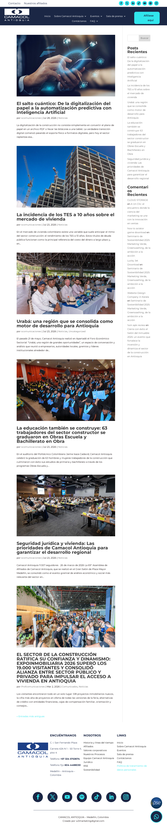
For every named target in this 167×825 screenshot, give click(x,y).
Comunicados (70, 686)
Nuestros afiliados (35, 3)
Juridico (88, 762)
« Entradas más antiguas (31, 716)
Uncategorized (77, 331)
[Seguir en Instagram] (156, 3)
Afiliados (88, 746)
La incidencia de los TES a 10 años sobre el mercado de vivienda (65, 217)
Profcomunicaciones (33, 686)
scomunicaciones (31, 118)
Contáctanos (79, 21)
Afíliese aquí (149, 18)
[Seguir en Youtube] (144, 3)
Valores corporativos (95, 750)
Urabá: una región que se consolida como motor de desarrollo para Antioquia (65, 323)
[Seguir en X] (127, 3)
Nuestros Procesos (94, 754)
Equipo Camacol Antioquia (99, 758)
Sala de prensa (114, 16)
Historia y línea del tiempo (99, 742)
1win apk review (136, 325)
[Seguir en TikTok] (139, 3)
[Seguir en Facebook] (121, 3)
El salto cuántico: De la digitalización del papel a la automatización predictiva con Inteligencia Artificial (64, 108)
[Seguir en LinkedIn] (133, 3)
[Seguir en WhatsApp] (156, 817)
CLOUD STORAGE (137, 200)
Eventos (94, 16)
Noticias (63, 118)
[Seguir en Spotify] (150, 3)
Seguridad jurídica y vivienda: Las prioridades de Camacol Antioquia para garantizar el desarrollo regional (62, 548)
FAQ (92, 21)
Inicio (47, 16)
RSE (86, 765)
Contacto (14, 3)
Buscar (145, 38)
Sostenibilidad (92, 769)
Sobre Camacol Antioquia (68, 16)
